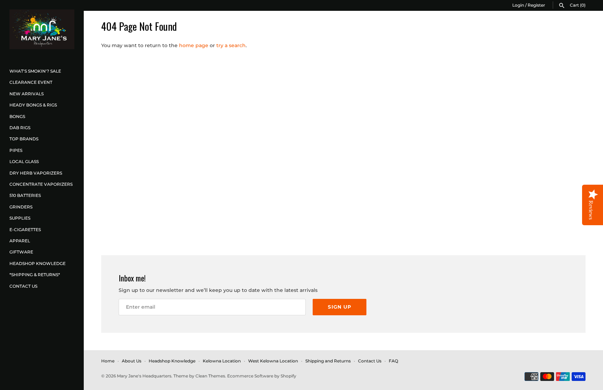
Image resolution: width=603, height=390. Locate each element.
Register (536, 5)
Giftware (21, 252)
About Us (131, 360)
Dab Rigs (19, 127)
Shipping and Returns (328, 360)
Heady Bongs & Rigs (33, 105)
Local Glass (24, 161)
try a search (231, 45)
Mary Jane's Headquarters (144, 375)
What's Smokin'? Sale (35, 71)
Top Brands (23, 138)
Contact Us (23, 286)
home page (193, 45)
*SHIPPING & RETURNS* (34, 274)
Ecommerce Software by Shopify (261, 375)
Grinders (20, 206)
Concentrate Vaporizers (41, 184)
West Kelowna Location (273, 360)
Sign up (339, 307)
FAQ (393, 360)
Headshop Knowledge (37, 263)
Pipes (15, 150)
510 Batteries (25, 195)
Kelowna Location (222, 360)
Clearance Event (30, 82)
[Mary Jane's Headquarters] (42, 29)
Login (518, 5)
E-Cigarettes (25, 229)
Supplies (19, 218)
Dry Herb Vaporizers (35, 173)
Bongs (17, 116)
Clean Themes (210, 375)
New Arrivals (26, 93)
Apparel (19, 240)
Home (107, 360)
